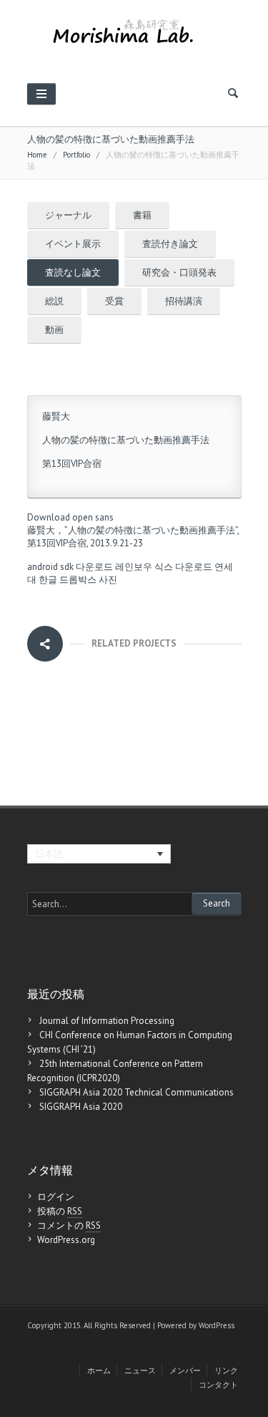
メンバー (185, 1370)
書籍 (142, 215)
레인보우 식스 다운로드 (163, 567)
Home (37, 155)
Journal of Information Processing (106, 1021)
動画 (54, 330)
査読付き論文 (170, 244)
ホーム (99, 1370)
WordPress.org (66, 1240)
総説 (54, 301)
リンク (226, 1370)
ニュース (140, 1370)
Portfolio (76, 155)
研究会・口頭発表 (179, 272)
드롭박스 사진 (88, 580)
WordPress (216, 1325)
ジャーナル (68, 215)
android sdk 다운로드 (70, 567)
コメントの (69, 1225)
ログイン (55, 1197)
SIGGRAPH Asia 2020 (80, 1107)
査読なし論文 (73, 272)
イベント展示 (73, 244)
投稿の (59, 1211)
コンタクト (218, 1385)
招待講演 (183, 301)
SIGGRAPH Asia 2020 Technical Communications (136, 1092)
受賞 (114, 301)
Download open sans (70, 517)
